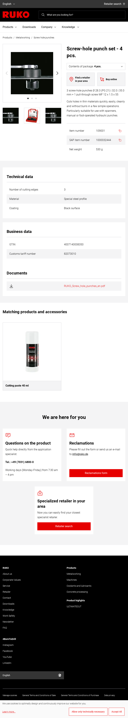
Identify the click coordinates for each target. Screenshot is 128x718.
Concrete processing (77, 591)
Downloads (29, 27)
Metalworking (23, 37)
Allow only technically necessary (88, 711)
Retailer (6, 591)
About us (7, 574)
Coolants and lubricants (79, 586)
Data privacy (109, 695)
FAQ (5, 627)
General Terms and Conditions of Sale (39, 695)
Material (14, 198)
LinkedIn (7, 663)
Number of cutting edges (23, 189)
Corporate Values (12, 580)
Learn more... (9, 711)
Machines (72, 580)
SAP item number (79, 140)
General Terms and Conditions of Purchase (80, 695)
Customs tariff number (22, 253)
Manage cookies (10, 695)
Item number (76, 130)
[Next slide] (57, 73)
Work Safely (9, 615)
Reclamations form (96, 473)
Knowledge (8, 609)
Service (6, 586)
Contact (7, 597)
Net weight (75, 149)
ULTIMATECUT (74, 606)
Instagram (8, 645)
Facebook (8, 651)
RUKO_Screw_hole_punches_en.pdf (84, 286)
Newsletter (8, 621)
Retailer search (112, 3)
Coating (13, 208)
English (7, 3)
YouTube (7, 657)
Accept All (117, 711)
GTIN (12, 244)
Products (7, 37)
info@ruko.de (80, 454)
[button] (28, 98)
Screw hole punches (44, 37)
